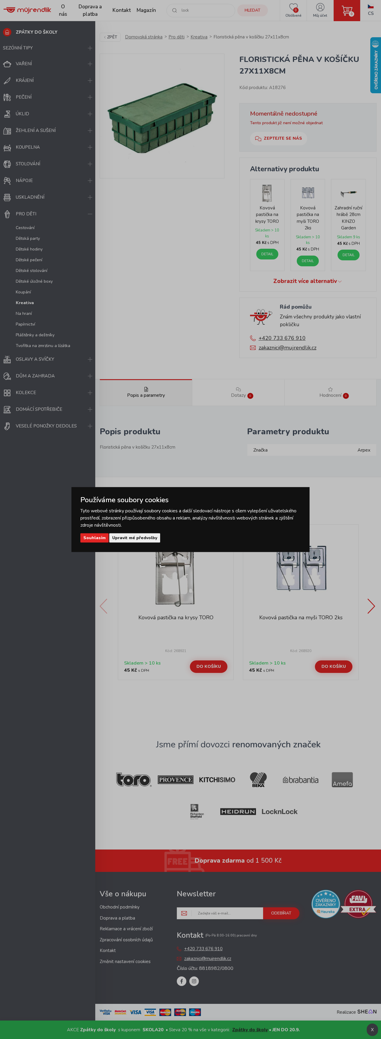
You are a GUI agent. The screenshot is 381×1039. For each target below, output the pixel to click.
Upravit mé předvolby (134, 538)
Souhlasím (94, 538)
